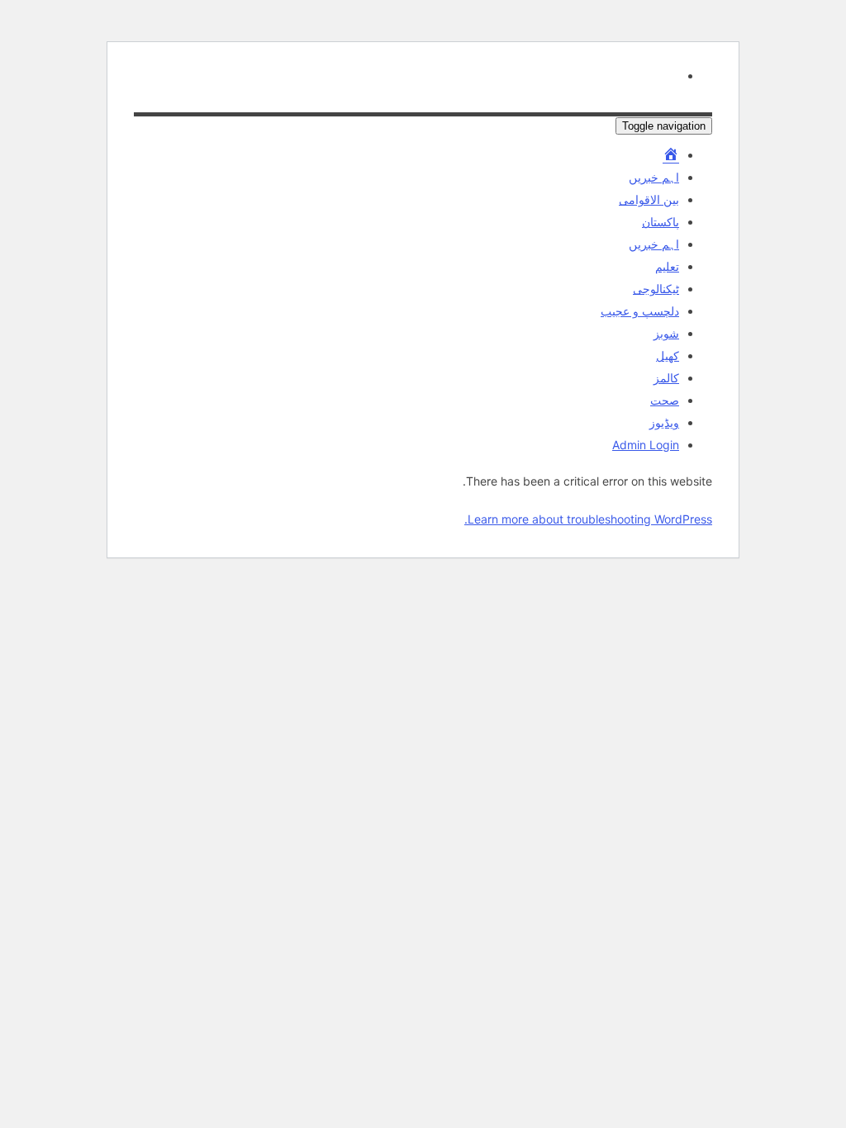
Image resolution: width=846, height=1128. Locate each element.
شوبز (666, 333)
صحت (664, 400)
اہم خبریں (654, 177)
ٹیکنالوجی (656, 289)
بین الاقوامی (649, 199)
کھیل (667, 355)
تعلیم (667, 266)
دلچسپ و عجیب (640, 311)
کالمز (666, 378)
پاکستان (660, 222)
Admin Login (645, 445)
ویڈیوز (664, 422)
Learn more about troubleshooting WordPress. (588, 519)
